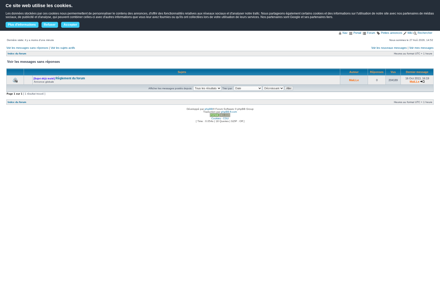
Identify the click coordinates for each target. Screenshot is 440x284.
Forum (370, 32)
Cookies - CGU (220, 118)
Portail (357, 32)
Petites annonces (391, 32)
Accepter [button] (70, 24)
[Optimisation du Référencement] (220, 116)
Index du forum (17, 53)
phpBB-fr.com (229, 111)
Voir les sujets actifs (63, 47)
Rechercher (424, 32)
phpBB (209, 109)
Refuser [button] (50, 24)
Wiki (410, 32)
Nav (345, 32)
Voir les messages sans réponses (27, 47)
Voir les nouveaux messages (389, 47)
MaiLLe (354, 80)
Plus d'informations (22, 24)
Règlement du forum (70, 78)
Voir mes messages (421, 47)
